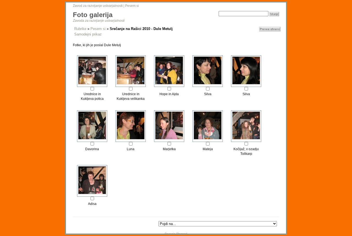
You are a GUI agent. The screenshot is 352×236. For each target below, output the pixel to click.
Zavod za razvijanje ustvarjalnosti (98, 6)
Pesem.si (132, 6)
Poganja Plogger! (176, 233)
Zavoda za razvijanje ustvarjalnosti (99, 21)
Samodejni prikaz (88, 34)
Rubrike (80, 29)
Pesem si (98, 29)
